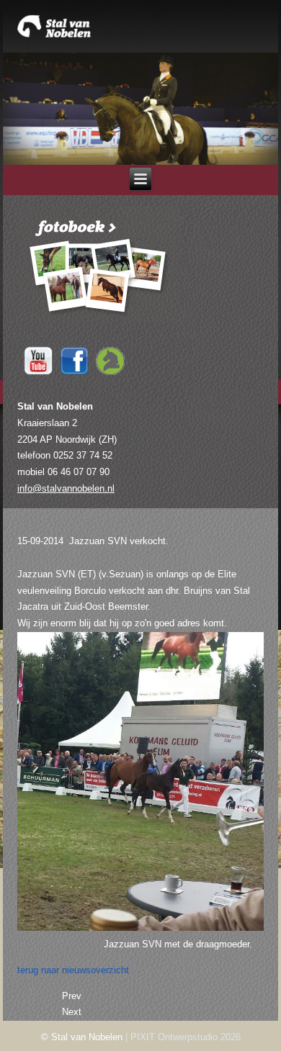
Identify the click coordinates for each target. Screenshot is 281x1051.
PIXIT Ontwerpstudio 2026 (185, 1037)
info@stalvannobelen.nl (66, 488)
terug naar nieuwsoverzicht (73, 970)
